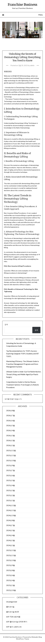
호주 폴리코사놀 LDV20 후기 (16, 622)
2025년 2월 (10, 495)
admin (32, 65)
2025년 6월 (10, 475)
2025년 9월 (10, 465)
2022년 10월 (11, 590)
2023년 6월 (10, 575)
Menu (40, 15)
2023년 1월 (10, 585)
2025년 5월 (10, 480)
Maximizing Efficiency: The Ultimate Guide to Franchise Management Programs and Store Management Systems (22, 364)
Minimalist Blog (37, 637)
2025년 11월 (11, 455)
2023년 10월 (11, 560)
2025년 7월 (10, 470)
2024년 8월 (10, 520)
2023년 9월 (10, 565)
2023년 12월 (11, 550)
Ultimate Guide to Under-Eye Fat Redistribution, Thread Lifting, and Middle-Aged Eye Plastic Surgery (23, 374)
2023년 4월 (10, 580)
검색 (6, 324)
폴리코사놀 (10, 607)
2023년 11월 (11, 555)
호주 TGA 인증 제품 (13, 617)
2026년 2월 (10, 440)
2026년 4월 (10, 430)
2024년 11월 (11, 510)
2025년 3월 (10, 490)
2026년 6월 (10, 421)
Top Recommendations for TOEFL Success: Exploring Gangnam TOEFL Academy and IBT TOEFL (22, 353)
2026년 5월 (10, 425)
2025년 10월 (11, 460)
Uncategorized (11, 602)
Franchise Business (22, 5)
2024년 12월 (11, 505)
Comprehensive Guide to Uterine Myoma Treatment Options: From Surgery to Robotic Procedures (22, 384)
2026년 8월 (10, 410)
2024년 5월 (10, 530)
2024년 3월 (10, 540)
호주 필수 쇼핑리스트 (14, 627)
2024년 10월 (11, 515)
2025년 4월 (10, 485)
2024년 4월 (10, 535)
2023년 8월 (10, 570)
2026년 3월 (10, 435)
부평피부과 (8, 71)
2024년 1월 (10, 545)
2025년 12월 (11, 450)
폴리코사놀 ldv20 (12, 612)
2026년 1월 (10, 445)
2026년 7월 (10, 415)
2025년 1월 (10, 500)
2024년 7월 (10, 525)
